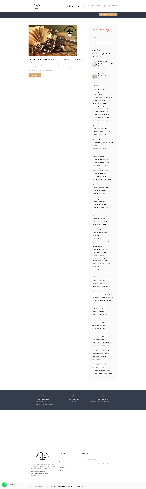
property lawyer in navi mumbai (99, 356)
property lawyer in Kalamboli (100, 249)
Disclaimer (61, 462)
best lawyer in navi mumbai (98, 311)
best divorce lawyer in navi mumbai (100, 303)
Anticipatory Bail (97, 92)
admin (58, 62)
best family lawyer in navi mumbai (101, 131)
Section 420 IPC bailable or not (98, 367)
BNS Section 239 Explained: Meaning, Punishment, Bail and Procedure (106, 64)
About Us (61, 459)
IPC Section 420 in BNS (105, 345)
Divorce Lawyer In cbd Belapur (100, 187)
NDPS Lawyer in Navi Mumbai (100, 232)
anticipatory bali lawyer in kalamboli (101, 123)
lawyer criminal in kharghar (99, 224)
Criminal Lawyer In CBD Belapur (101, 159)
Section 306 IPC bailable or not (98, 359)
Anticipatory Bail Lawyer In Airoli (101, 103)
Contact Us (61, 470)
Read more (34, 75)
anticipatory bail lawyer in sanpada (101, 117)
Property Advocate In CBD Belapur (101, 241)
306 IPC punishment (96, 280)
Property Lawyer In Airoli (99, 246)
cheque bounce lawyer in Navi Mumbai (100, 322)
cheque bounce (95, 320)
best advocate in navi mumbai (104, 300)
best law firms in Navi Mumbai (99, 308)
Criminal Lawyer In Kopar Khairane (101, 162)
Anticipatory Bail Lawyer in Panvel (101, 114)
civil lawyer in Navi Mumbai (99, 148)
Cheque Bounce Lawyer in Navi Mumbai (103, 142)
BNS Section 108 (95, 317)
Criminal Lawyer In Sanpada (100, 173)
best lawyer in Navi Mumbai (100, 134)
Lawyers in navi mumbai (99, 227)
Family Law (95, 210)
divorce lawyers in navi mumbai (100, 207)
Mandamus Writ (97, 229)
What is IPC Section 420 (109, 373)
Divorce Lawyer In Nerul (99, 196)
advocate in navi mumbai (97, 289)
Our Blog (61, 465)
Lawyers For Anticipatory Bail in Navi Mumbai (102, 350)
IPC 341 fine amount (96, 342)
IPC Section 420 (95, 345)
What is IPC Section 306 (97, 373)
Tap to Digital (79, 486)
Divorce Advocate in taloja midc (101, 182)
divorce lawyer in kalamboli (99, 190)
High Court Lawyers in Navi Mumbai (102, 215)
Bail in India (96, 125)
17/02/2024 (51, 62)
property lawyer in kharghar (99, 252)
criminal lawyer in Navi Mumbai (100, 165)
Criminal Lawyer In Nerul (99, 168)
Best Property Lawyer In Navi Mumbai (100, 314)
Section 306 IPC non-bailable (98, 362)
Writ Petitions (96, 269)
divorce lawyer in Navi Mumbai (99, 334)
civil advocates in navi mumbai (99, 325)
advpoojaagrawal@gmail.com (38, 471)
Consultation (62, 467)
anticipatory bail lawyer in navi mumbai (102, 109)
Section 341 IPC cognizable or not (99, 364)
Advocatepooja (108, 289)
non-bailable (107, 353)
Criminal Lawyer (97, 154)
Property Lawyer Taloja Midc (100, 260)
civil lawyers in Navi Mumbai (98, 328)
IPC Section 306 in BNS (107, 342)
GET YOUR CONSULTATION (100, 29)
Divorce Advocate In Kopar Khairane (102, 179)
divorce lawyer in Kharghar (99, 193)
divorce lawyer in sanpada (99, 204)
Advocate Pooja (95, 292)
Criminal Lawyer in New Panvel (100, 170)
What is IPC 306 (110, 370)
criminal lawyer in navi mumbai (99, 331)
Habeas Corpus (96, 213)
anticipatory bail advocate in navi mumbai (103, 97)
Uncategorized (96, 266)
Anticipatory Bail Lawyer (99, 100)
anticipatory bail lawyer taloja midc (101, 120)
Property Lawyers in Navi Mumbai (101, 263)
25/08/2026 (98, 56)
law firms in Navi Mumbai (98, 348)
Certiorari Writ (96, 139)
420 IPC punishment (107, 280)
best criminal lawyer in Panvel (100, 128)
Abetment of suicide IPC (97, 283)
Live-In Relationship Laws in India (101, 54)
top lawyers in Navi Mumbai (98, 370)
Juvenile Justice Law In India (99, 218)
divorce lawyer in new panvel (100, 199)
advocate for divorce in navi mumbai (100, 286)
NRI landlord (96, 235)
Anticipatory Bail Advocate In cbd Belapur (38, 62)
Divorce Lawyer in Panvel (99, 201)
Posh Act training (97, 238)
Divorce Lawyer (97, 185)
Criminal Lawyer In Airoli (99, 156)
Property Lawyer (97, 244)
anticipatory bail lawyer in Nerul (100, 111)
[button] (4, 484)
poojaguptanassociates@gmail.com (39, 473)
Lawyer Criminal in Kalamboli (100, 221)
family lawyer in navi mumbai (99, 339)
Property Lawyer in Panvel (99, 255)
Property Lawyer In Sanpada (100, 258)
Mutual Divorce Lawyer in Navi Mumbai (105, 75)
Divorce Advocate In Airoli (99, 176)
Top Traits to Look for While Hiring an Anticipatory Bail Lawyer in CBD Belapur (56, 59)
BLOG (93, 56)
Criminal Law (96, 151)
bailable (94, 300)
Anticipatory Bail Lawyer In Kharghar (102, 106)
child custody (96, 145)
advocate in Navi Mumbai (99, 89)
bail (112, 297)
